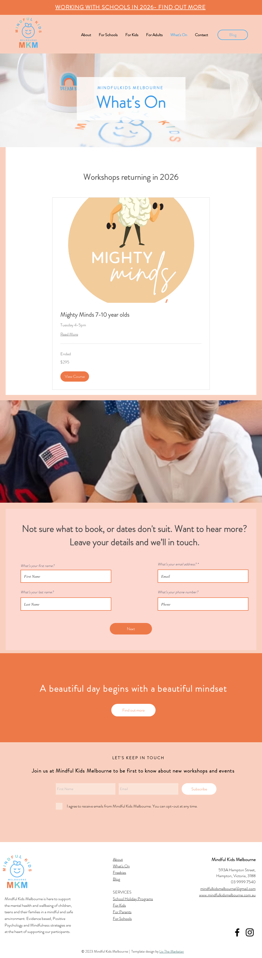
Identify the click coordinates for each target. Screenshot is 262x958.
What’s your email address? (177, 564)
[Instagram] (249, 932)
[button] (74, 376)
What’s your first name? (37, 565)
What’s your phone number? (178, 592)
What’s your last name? (37, 592)
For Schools (122, 918)
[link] (131, 315)
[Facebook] (237, 932)
